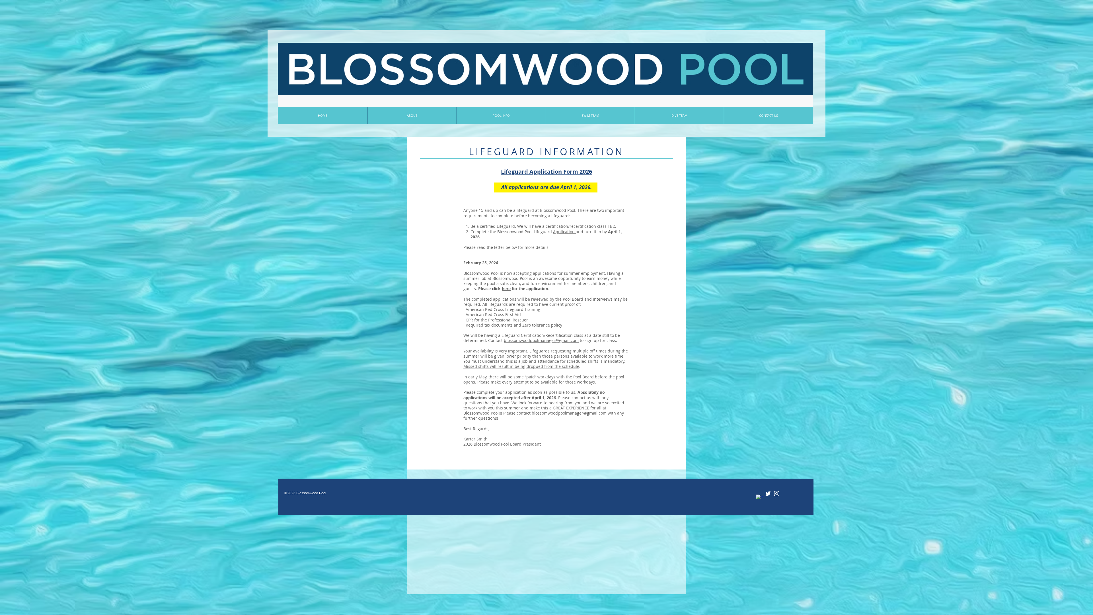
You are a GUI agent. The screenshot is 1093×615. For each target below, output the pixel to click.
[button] (501, 115)
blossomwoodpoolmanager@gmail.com (541, 340)
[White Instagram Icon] (776, 493)
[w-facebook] (759, 498)
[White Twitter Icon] (768, 493)
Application (564, 231)
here (506, 288)
